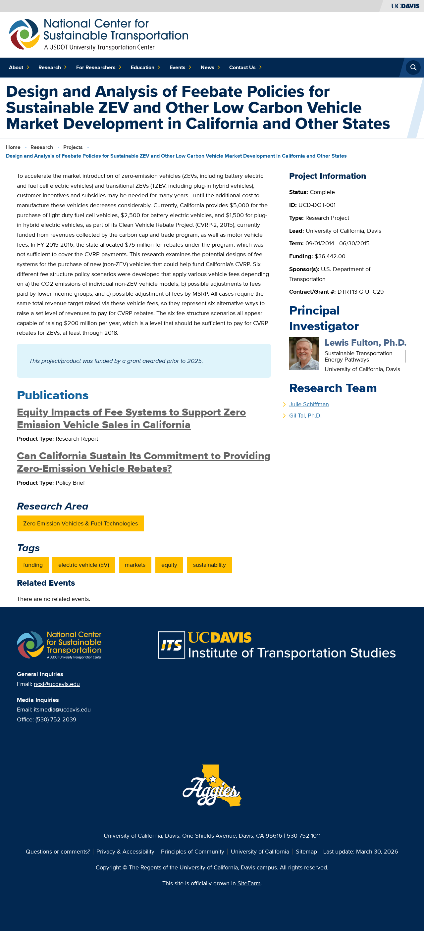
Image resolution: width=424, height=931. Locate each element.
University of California (260, 851)
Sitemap (306, 851)
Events (178, 67)
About (16, 67)
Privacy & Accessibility (125, 851)
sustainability (209, 564)
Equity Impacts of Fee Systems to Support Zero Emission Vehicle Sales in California (131, 418)
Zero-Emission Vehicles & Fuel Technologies (80, 523)
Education (142, 67)
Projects (73, 147)
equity (169, 564)
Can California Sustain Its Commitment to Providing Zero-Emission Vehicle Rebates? (144, 462)
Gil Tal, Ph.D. (305, 415)
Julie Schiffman (309, 404)
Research (49, 67)
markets (135, 564)
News (207, 67)
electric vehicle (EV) (83, 564)
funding (33, 564)
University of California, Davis (141, 835)
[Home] (98, 34)
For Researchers (96, 67)
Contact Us (242, 67)
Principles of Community (192, 851)
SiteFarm (249, 883)
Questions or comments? (58, 851)
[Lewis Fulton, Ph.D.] (304, 352)
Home (13, 147)
